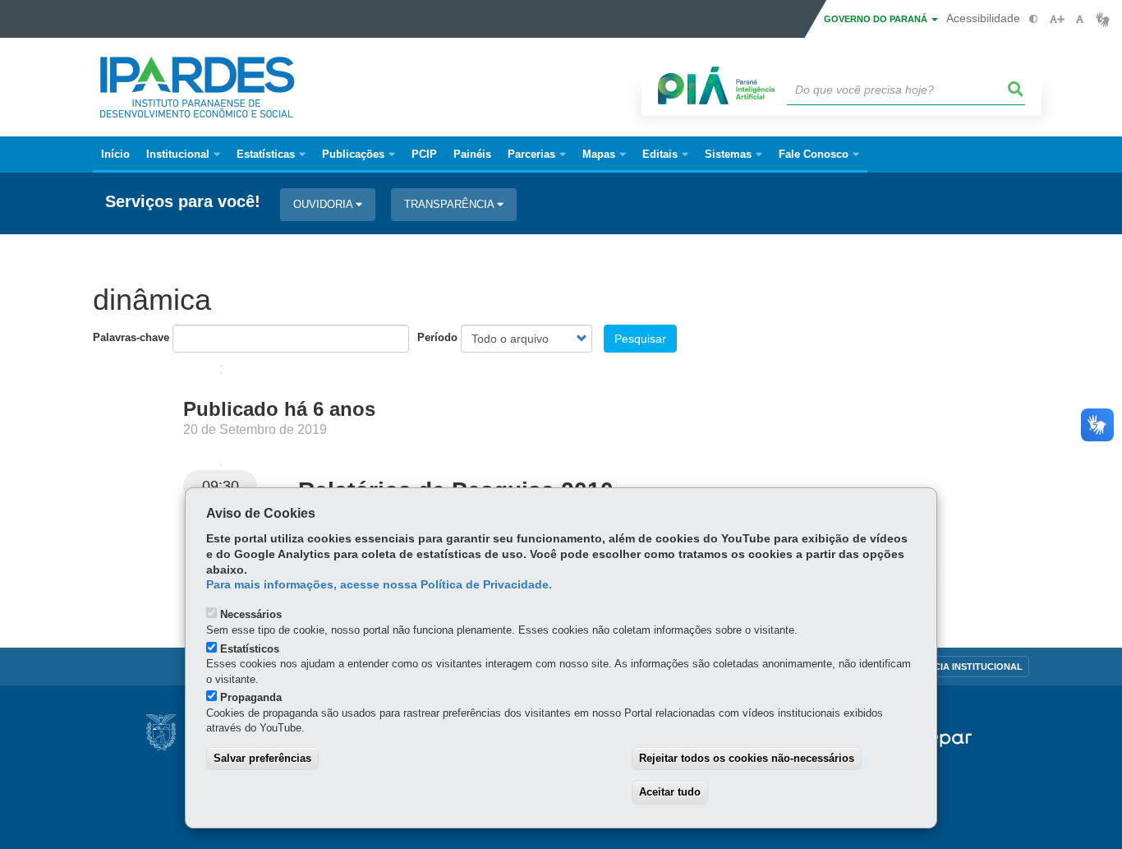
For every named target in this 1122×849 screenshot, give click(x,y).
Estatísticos (249, 649)
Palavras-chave (131, 337)
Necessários (251, 614)
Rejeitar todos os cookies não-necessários (746, 758)
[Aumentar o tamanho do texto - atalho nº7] (1056, 19)
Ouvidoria (324, 204)
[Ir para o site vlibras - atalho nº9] (1102, 19)
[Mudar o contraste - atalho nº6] (1033, 19)
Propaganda (251, 697)
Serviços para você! (182, 201)
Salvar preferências (262, 758)
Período (437, 337)
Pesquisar (640, 338)
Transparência (450, 204)
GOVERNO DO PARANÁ (877, 19)
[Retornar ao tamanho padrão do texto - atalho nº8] (1079, 19)
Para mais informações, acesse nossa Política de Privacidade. (379, 585)
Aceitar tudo (670, 792)
